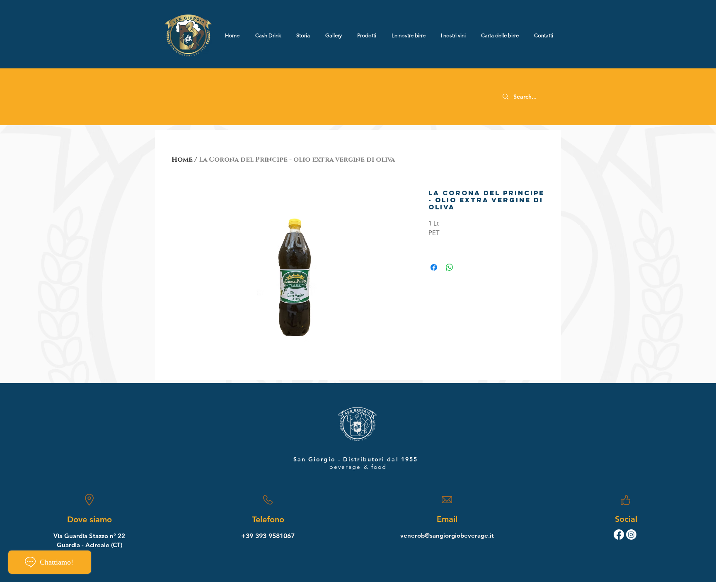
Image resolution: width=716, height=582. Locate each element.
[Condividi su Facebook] (434, 267)
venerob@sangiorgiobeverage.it (447, 535)
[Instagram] (631, 534)
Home (182, 159)
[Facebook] (619, 534)
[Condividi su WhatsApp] (450, 267)
